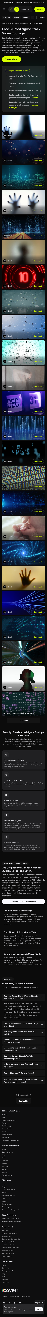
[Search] (16, 9)
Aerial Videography (8, 1126)
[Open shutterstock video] (23, 704)
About (4, 1265)
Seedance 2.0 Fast (8, 1242)
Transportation (7, 1134)
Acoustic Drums (7, 1175)
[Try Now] (42, 2)
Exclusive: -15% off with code (19, 713)
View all (41, 17)
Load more (23, 720)
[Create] (11, 9)
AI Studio (34, 97)
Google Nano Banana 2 (9, 1233)
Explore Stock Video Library (23, 901)
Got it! (39, 1309)
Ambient (4, 1169)
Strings (4, 1172)
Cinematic (5, 1161)
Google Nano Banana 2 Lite (11, 1239)
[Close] (44, 2)
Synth (4, 1149)
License (4, 1296)
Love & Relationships (8, 1120)
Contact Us (23, 1101)
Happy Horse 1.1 (7, 1256)
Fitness (4, 1123)
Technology (5, 1137)
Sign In (40, 9)
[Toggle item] (42, 997)
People (4, 1117)
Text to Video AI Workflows (10, 1219)
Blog (3, 1274)
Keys (3, 1155)
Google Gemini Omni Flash (10, 1247)
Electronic (5, 1166)
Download (38, 135)
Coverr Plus (5, 1268)
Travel (4, 1132)
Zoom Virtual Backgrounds (10, 1140)
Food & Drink (6, 1129)
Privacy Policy (14, 1296)
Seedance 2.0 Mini (8, 1245)
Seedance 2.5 (6, 1230)
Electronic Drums (7, 1152)
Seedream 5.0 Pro (7, 1250)
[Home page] (10, 1291)
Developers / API (7, 1271)
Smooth (4, 1163)
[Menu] (4, 9)
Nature (4, 1114)
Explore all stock (11, 59)
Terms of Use (26, 1296)
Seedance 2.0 (6, 1236)
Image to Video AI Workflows (11, 1221)
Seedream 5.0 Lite (8, 1253)
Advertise (5, 1279)
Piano (4, 1158)
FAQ (3, 1276)
